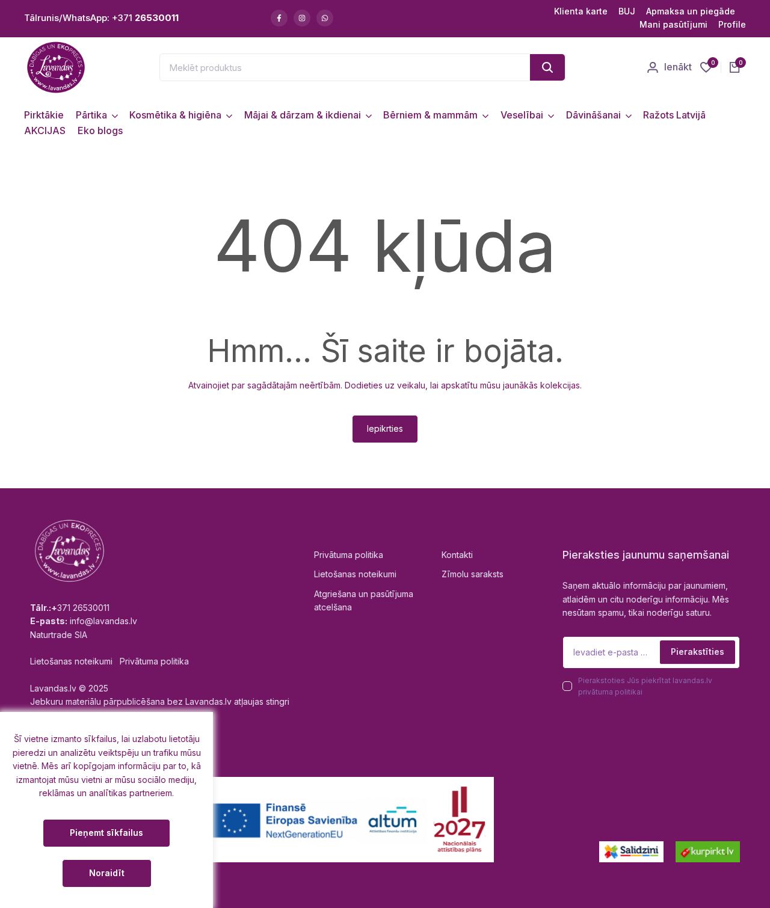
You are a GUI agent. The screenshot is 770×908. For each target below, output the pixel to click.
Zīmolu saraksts (473, 574)
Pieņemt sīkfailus (106, 832)
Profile (732, 24)
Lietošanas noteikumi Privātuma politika (109, 661)
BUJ (626, 11)
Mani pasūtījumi (673, 24)
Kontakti (457, 555)
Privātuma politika (348, 555)
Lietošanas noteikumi (355, 574)
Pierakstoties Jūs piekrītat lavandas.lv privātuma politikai (645, 686)
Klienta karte (581, 11)
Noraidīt (107, 873)
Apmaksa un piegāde (690, 11)
